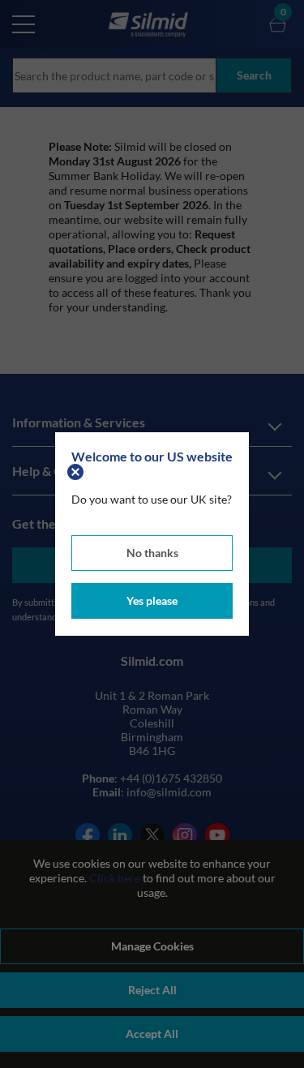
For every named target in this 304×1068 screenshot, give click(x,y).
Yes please (152, 600)
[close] (77, 471)
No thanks (152, 553)
